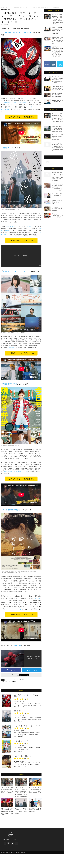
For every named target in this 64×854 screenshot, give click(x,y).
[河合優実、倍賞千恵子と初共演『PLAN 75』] (47, 101)
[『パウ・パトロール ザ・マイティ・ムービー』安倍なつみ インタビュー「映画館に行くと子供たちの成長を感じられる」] (47, 144)
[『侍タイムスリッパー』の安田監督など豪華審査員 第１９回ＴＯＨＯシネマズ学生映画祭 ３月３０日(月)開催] (47, 29)
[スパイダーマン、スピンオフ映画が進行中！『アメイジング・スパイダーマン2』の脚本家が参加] (35, 782)
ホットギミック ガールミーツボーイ (15, 271)
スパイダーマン (9, 679)
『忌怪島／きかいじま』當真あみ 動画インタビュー (57, 202)
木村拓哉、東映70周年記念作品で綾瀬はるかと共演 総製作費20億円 (57, 95)
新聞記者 (14, 681)
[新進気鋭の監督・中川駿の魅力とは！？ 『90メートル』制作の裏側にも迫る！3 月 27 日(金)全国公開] (47, 39)
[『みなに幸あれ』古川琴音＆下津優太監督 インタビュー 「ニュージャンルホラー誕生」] (47, 136)
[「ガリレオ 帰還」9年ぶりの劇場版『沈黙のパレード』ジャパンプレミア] (47, 88)
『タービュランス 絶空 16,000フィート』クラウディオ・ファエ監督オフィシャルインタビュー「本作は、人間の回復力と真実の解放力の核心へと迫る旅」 (57, 19)
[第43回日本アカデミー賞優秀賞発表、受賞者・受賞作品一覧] (35, 802)
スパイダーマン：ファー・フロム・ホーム (14, 102)
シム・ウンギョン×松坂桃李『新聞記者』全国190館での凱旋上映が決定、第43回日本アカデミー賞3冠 (7, 811)
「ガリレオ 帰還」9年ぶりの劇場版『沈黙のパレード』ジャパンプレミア (57, 88)
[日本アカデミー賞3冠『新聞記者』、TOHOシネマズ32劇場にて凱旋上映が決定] (21, 802)
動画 (9, 9)
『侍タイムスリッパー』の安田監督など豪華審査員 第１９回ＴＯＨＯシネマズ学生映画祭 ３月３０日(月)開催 (57, 30)
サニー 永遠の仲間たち (12, 226)
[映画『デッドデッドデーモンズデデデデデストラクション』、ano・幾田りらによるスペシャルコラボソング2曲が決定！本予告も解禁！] (47, 174)
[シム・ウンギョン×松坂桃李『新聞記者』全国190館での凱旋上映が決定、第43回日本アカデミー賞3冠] (7, 802)
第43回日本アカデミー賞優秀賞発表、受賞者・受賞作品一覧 (35, 810)
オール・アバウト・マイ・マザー (13, 609)
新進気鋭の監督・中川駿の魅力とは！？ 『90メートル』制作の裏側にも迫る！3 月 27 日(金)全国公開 (57, 40)
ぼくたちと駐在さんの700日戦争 (13, 471)
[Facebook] (5, 843)
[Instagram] (8, 843)
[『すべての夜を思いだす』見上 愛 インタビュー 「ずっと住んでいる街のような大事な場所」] (47, 128)
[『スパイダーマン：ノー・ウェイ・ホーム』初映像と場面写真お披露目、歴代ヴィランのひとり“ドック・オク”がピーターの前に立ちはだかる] (21, 782)
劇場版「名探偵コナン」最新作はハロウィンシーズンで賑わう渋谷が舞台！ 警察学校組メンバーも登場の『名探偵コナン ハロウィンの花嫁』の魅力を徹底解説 (57, 51)
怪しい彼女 (29, 226)
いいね (47, 61)
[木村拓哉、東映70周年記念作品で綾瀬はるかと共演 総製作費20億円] (47, 95)
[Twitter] (12, 843)
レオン (26, 471)
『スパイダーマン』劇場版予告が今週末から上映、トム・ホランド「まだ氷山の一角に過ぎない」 (7, 791)
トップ (2, 7)
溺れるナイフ (12, 347)
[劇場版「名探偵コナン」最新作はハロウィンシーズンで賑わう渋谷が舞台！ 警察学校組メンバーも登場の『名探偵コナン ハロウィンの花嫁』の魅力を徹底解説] (47, 48)
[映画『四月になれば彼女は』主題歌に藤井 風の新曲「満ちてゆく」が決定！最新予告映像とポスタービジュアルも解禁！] (47, 185)
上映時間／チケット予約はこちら (21, 117)
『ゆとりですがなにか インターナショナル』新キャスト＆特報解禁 (57, 215)
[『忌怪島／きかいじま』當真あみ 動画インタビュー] (47, 202)
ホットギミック (29, 679)
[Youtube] (16, 843)
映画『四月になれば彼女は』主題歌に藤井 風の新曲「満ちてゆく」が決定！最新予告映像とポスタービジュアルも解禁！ (57, 187)
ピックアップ (9, 7)
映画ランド (17, 645)
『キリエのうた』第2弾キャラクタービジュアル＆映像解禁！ (57, 209)
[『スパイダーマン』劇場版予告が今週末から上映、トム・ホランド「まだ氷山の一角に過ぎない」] (7, 782)
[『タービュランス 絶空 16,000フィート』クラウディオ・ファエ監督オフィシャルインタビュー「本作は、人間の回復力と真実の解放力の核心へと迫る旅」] (47, 16)
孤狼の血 (7, 230)
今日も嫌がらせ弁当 (6, 681)
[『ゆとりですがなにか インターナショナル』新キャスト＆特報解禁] (47, 215)
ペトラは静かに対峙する (11, 510)
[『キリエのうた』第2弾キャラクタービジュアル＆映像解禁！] (47, 209)
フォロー (53, 61)
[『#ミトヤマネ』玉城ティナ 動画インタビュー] (47, 195)
